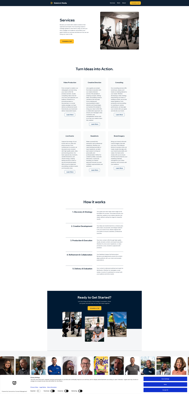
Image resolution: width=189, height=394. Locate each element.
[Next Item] (185, 369)
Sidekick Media (60, 3)
